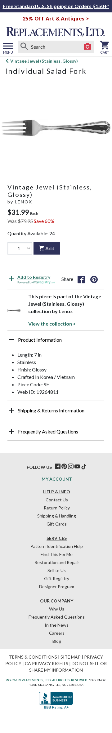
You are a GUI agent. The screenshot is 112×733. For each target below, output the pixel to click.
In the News (57, 625)
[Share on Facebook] (81, 279)
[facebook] (57, 466)
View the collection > (52, 324)
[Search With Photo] (87, 47)
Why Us (56, 608)
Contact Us (57, 499)
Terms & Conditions (33, 657)
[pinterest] (64, 466)
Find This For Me (57, 554)
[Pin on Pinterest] (94, 279)
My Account (57, 479)
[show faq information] (11, 431)
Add (49, 248)
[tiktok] (84, 466)
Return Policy (57, 507)
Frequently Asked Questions (57, 617)
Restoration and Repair (56, 562)
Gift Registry (56, 578)
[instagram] (71, 466)
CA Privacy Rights (46, 663)
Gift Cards (57, 523)
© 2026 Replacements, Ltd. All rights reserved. (47, 680)
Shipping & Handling (56, 515)
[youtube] (77, 466)
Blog (56, 641)
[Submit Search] (24, 47)
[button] (55, 342)
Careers (57, 633)
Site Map (70, 657)
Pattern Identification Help (56, 546)
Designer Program (56, 586)
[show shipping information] (11, 410)
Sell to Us (56, 570)
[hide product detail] (11, 339)
